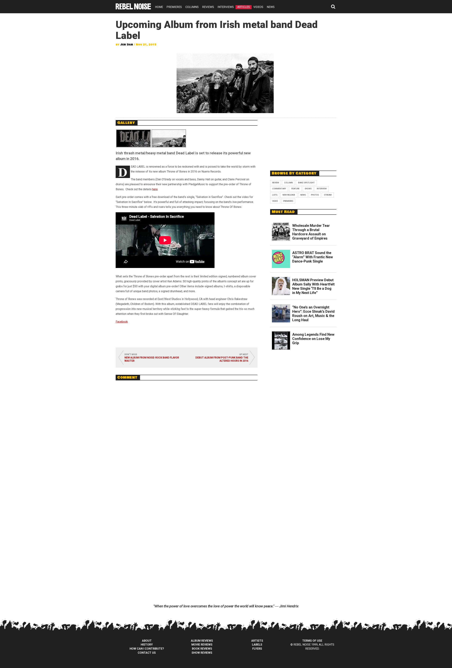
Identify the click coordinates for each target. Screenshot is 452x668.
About (147, 640)
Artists (257, 640)
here (155, 189)
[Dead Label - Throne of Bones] (133, 138)
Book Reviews (202, 648)
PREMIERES (174, 7)
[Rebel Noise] (133, 8)
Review (275, 183)
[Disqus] (186, 431)
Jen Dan (126, 44)
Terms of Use (312, 640)
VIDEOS (258, 7)
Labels (257, 644)
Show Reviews (202, 652)
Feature (295, 189)
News (303, 195)
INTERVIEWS (226, 7)
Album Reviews (202, 640)
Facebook (122, 321)
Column (288, 183)
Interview (322, 189)
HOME (159, 7)
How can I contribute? (147, 648)
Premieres (288, 201)
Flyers (257, 648)
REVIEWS (208, 7)
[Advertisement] (303, 142)
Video (275, 201)
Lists (274, 195)
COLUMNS (192, 7)
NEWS (271, 7)
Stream (328, 195)
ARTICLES (243, 7)
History (147, 644)
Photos (315, 195)
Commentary (279, 189)
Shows (308, 189)
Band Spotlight (306, 183)
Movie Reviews (201, 644)
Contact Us (147, 652)
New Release (288, 195)
